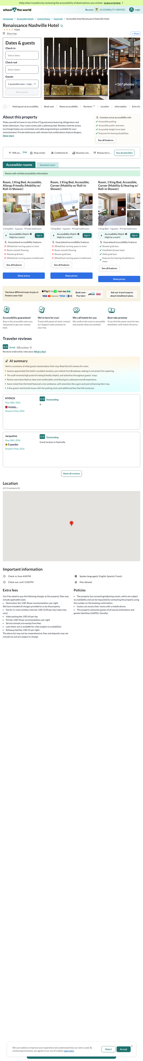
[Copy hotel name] (61, 26)
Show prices (22, 92)
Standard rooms (47, 165)
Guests (9, 76)
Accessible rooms (19, 165)
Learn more (69, 1051)
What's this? (40, 351)
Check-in (10, 48)
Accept (123, 1049)
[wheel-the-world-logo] (17, 9)
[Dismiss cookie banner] (131, 1046)
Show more (8, 135)
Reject (108, 1049)
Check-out (11, 62)
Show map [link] (12, 33)
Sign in (39, 235)
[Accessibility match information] (30, 234)
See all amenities (124, 152)
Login (137, 9)
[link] (25, 106)
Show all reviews (71, 473)
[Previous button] (5, 106)
